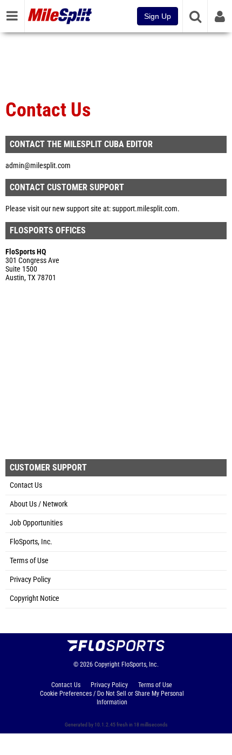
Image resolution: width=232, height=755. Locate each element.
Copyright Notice (34, 598)
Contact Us (26, 485)
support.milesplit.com (145, 208)
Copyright (107, 664)
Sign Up (157, 16)
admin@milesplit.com (38, 165)
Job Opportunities (36, 523)
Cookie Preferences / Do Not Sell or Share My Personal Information (112, 698)
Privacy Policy (30, 579)
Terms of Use (29, 560)
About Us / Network (38, 504)
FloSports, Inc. (31, 541)
